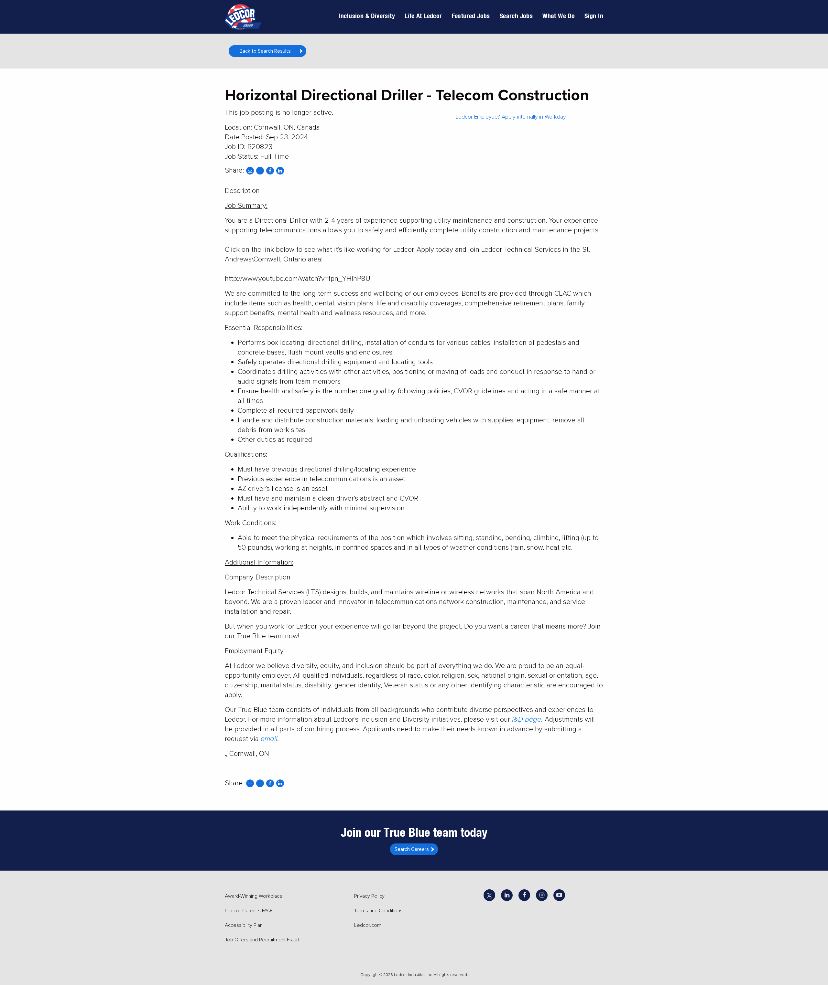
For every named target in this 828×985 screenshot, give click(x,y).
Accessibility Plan (244, 925)
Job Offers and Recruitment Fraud (262, 940)
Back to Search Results (265, 51)
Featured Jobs (471, 16)
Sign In (593, 16)
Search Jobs (516, 16)
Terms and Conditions (378, 910)
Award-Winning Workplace (254, 896)
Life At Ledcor (423, 16)
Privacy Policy (369, 896)
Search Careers (412, 849)
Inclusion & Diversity (367, 16)
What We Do (558, 16)
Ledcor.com (367, 925)
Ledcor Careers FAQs (249, 910)
